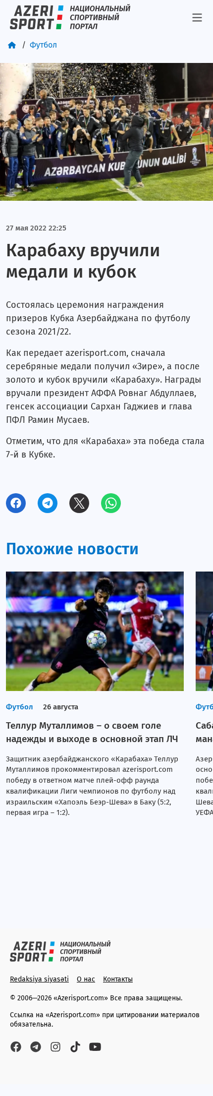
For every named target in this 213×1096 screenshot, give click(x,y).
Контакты (118, 979)
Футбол (43, 45)
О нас (86, 979)
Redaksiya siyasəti (39, 979)
